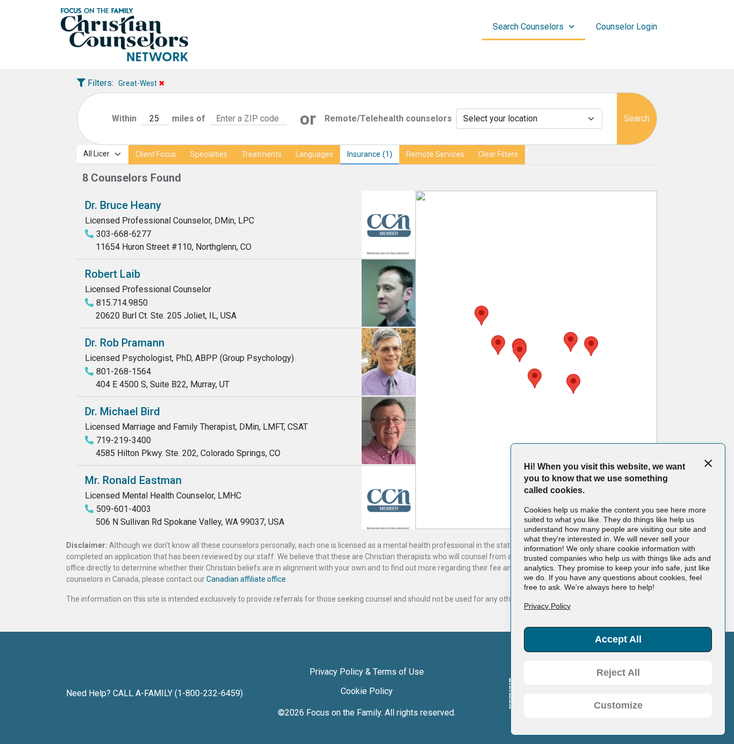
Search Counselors (528, 26)
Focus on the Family (343, 712)
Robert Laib (112, 274)
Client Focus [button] (155, 154)
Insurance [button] (363, 154)
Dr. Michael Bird (122, 411)
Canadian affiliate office (246, 579)
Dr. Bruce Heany (123, 205)
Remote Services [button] (435, 154)
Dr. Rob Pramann (124, 342)
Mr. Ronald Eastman (133, 480)
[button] (571, 342)
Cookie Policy (367, 691)
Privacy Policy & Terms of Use (367, 672)
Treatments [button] (261, 154)
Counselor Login (626, 26)
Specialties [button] (208, 154)
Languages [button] (314, 154)
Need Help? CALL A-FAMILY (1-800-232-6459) (154, 693)
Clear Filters (498, 154)
